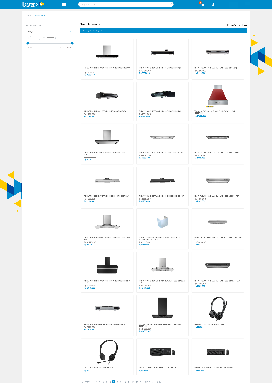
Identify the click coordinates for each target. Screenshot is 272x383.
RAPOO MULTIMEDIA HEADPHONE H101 (98, 368)
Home (28, 15)
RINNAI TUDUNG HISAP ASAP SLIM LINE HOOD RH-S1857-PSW (106, 196)
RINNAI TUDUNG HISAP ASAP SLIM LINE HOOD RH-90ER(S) (105, 324)
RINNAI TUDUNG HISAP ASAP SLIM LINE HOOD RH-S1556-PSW (216, 196)
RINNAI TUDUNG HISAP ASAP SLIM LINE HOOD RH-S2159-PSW (161, 153)
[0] (204, 4)
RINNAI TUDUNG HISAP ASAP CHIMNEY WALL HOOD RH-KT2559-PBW (107, 282)
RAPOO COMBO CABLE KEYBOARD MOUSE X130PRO (213, 368)
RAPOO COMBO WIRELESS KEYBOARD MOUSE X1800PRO (160, 368)
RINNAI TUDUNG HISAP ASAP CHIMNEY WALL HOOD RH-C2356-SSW (162, 282)
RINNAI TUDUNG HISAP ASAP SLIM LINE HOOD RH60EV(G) (105, 111)
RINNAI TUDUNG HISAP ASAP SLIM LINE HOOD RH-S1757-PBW (161, 196)
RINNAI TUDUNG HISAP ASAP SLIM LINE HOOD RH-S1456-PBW (217, 281)
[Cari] (171, 4)
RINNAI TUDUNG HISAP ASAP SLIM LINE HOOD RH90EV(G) (160, 68)
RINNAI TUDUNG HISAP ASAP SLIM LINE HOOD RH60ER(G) (160, 111)
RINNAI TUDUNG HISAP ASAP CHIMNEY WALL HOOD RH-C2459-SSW (107, 238)
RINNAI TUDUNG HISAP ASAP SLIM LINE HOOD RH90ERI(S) (215, 68)
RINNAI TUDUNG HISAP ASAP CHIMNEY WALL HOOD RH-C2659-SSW (107, 154)
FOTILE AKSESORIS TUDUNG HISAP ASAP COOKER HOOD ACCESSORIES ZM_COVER (159, 238)
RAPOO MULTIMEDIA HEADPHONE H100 (209, 324)
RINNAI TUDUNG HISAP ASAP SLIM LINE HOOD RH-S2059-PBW (217, 153)
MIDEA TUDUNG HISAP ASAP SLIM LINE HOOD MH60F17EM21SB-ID (218, 238)
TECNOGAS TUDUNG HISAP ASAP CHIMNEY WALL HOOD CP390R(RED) (214, 112)
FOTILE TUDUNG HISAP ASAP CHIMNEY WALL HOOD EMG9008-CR (107, 69)
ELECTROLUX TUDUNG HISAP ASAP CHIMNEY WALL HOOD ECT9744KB (160, 325)
